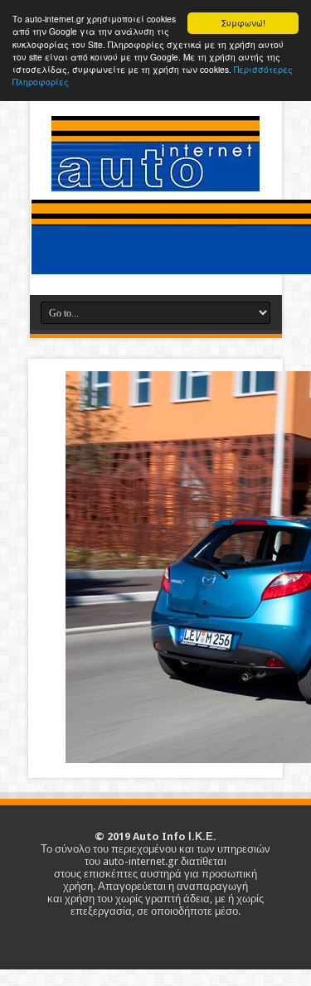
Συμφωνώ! (243, 23)
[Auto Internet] (155, 179)
